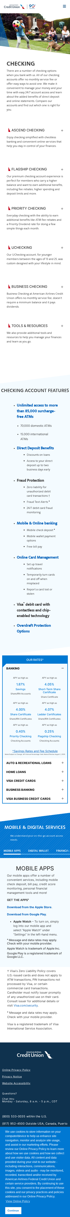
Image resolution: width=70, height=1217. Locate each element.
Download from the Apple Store (29, 907)
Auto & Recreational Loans (28, 763)
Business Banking (20, 789)
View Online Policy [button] (18, 1201)
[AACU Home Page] (20, 6)
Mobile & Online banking (37, 523)
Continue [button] (13, 1210)
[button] (62, 130)
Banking (13, 668)
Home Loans (16, 772)
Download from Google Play (26, 914)
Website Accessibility (16, 1083)
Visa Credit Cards (21, 781)
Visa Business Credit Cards (28, 798)
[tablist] (35, 729)
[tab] (35, 668)
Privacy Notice (12, 1076)
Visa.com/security (26, 1005)
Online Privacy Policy (16, 1069)
